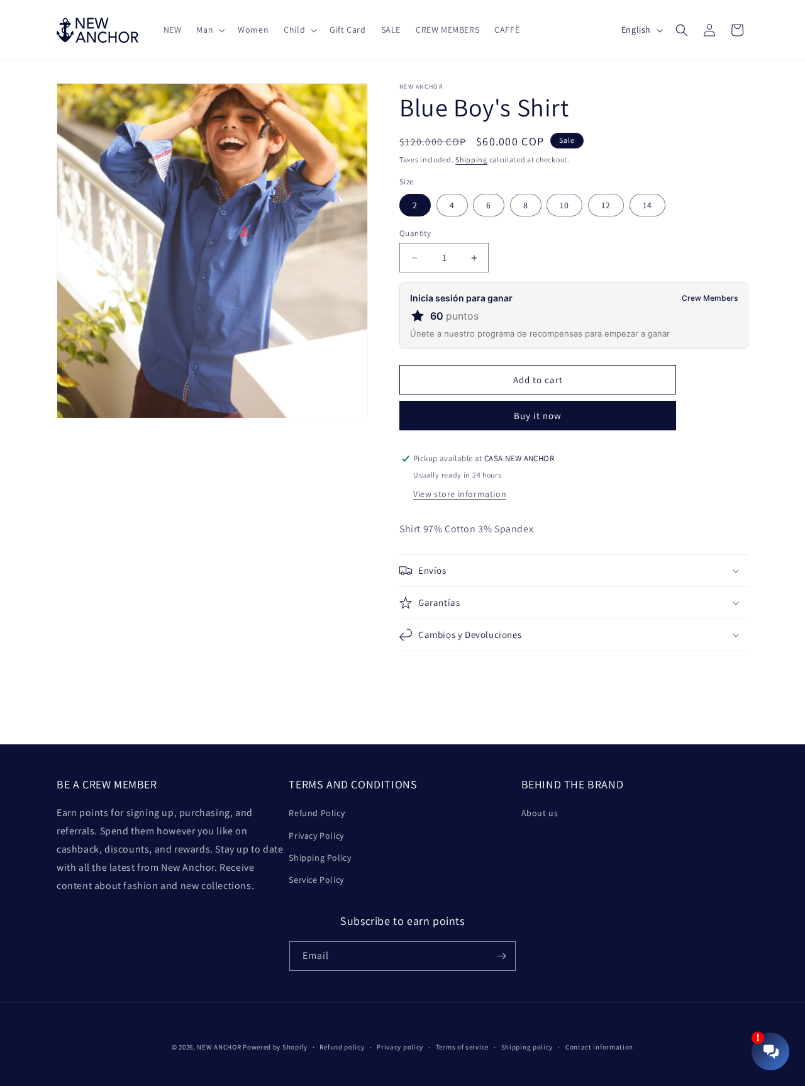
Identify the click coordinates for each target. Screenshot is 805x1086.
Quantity (415, 233)
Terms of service (462, 1047)
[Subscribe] (501, 956)
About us (539, 813)
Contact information (599, 1047)
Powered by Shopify (275, 1047)
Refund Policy (317, 813)
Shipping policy (527, 1047)
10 (564, 205)
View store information (459, 494)
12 (606, 205)
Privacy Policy (316, 835)
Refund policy (341, 1047)
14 (647, 205)
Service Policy (316, 879)
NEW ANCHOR (219, 1047)
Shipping (471, 159)
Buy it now (538, 416)
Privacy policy (400, 1047)
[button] (209, 29)
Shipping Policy (320, 857)
